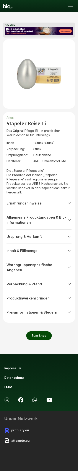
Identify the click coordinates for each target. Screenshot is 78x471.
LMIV (8, 387)
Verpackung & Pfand (24, 284)
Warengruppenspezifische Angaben (29, 267)
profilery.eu (20, 430)
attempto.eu (20, 440)
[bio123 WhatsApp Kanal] (34, 399)
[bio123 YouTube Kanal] (49, 399)
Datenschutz (14, 377)
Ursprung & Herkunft (24, 236)
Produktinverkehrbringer (27, 298)
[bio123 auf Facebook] (20, 399)
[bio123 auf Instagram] (7, 399)
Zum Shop (39, 335)
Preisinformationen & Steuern (31, 312)
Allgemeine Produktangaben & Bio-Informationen (36, 220)
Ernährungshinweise (24, 203)
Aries (10, 117)
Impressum (12, 368)
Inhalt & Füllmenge (21, 251)
